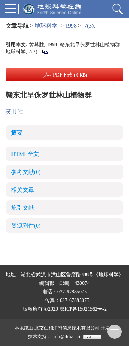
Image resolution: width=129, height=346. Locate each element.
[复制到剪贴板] (44, 51)
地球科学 (46, 26)
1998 (71, 26)
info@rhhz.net (66, 336)
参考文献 (25, 172)
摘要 (17, 133)
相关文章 (22, 190)
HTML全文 (25, 154)
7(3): (90, 26)
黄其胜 (14, 112)
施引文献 (22, 208)
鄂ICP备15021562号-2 (83, 309)
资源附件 (25, 226)
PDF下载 (70, 75)
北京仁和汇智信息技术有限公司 (67, 328)
